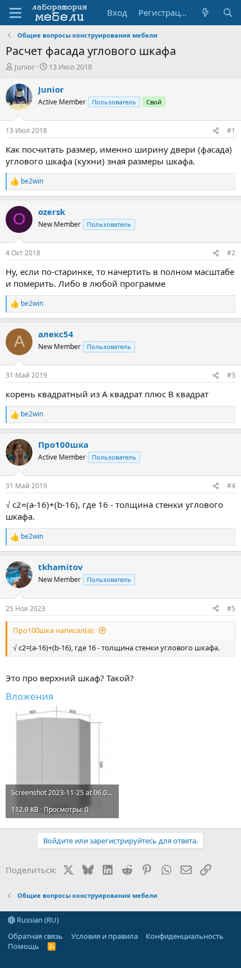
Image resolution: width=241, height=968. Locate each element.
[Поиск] (228, 12)
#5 (231, 608)
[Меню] (15, 13)
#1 (231, 130)
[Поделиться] (215, 131)
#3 (231, 375)
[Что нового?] (205, 12)
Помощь (23, 946)
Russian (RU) (37, 920)
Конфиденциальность (185, 936)
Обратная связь (35, 936)
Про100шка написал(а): (54, 630)
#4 (231, 485)
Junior (25, 67)
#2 (231, 253)
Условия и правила (104, 936)
